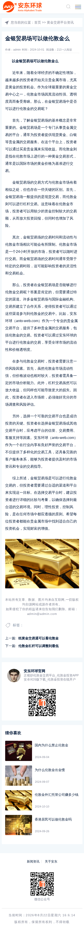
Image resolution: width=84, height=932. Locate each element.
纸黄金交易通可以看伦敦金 (38, 638)
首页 (37, 22)
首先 (15, 120)
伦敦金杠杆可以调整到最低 (38, 646)
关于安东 (51, 861)
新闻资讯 (33, 861)
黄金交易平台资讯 (60, 22)
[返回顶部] (74, 922)
